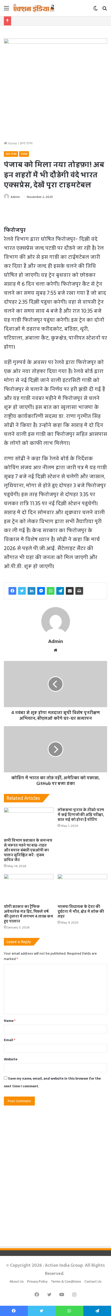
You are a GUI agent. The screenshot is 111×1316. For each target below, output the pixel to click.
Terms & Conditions (66, 1281)
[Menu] (6, 10)
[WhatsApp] (50, 591)
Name (9, 1020)
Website (10, 1059)
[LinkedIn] (31, 591)
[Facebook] (12, 591)
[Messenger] (41, 591)
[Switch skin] (95, 10)
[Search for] (104, 10)
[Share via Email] (70, 591)
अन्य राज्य (26, 143)
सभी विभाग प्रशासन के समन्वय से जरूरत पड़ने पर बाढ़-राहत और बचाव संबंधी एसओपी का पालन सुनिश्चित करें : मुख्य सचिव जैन (28, 850)
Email (9, 1040)
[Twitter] (22, 591)
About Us (17, 1281)
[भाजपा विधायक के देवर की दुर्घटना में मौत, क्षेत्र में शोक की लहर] (82, 888)
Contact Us (92, 1281)
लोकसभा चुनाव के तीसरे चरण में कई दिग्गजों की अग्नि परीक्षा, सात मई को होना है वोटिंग (81, 814)
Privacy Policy (37, 1281)
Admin (15, 196)
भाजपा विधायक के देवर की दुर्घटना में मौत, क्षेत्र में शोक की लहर (81, 911)
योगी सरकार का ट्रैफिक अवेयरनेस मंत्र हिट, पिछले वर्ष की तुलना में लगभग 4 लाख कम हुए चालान (28, 914)
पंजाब (24, 154)
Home (12, 143)
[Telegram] (60, 591)
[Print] (79, 591)
